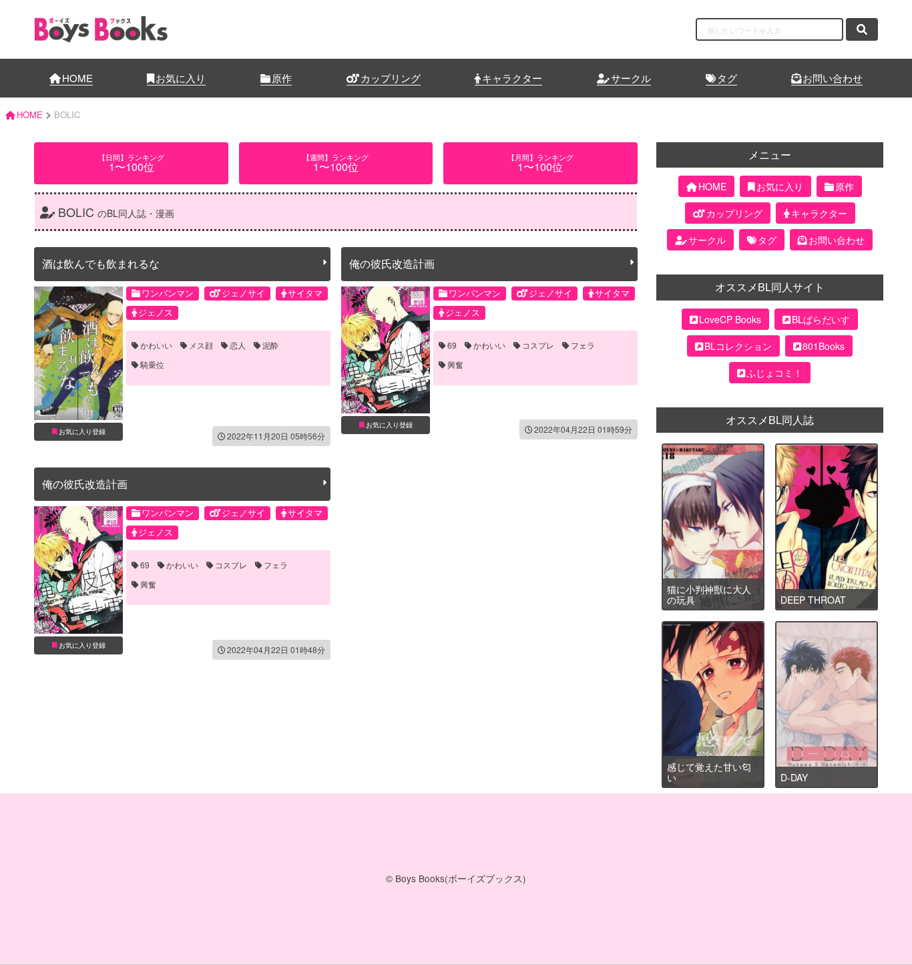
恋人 (238, 345)
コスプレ (538, 345)
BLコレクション (738, 346)
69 (452, 345)
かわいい (156, 345)
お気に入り (181, 78)
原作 (282, 78)
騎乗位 (152, 364)
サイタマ (305, 292)
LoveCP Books (730, 319)
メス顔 (201, 345)
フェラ (583, 345)
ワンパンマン (168, 292)
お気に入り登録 (82, 431)
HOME (77, 78)
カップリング (391, 78)
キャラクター (512, 78)
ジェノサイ (243, 292)
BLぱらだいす (821, 319)
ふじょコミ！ (774, 372)
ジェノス (155, 312)
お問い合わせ (833, 78)
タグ (727, 78)
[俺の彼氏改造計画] (385, 349)
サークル (631, 78)
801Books (824, 346)
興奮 (455, 364)
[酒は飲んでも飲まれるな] (78, 353)
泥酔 (270, 345)
